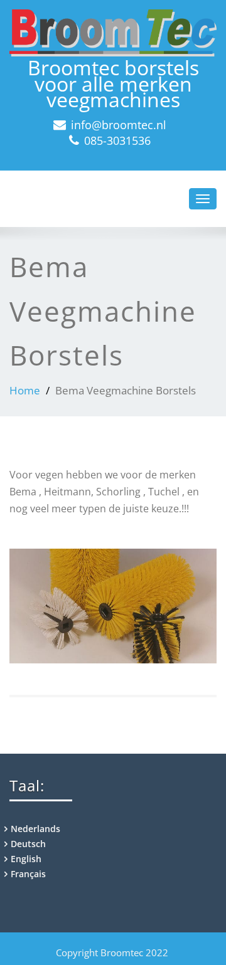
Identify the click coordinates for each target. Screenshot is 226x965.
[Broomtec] (113, 32)
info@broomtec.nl (118, 124)
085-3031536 (117, 140)
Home (24, 390)
